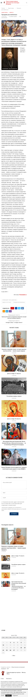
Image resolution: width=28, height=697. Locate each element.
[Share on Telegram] (7, 311)
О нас (2, 678)
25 (6, 650)
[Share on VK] (22, 308)
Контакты (8, 678)
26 (10, 650)
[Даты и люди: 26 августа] (14, 408)
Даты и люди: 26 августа (14, 419)
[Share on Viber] (10, 311)
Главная (3, 8)
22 (21, 647)
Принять (8, 695)
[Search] (26, 2)
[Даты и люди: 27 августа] (14, 363)
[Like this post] (12, 308)
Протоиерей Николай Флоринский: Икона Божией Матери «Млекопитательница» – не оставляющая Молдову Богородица (14, 443)
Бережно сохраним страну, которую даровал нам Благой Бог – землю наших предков (13, 548)
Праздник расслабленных (19, 302)
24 (3, 650)
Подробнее (15, 695)
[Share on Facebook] (16, 308)
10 (3, 645)
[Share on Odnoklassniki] (4, 311)
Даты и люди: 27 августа (14, 373)
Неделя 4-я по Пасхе (6, 302)
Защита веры (11, 8)
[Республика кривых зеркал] (14, 386)
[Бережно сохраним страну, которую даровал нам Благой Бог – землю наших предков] (14, 339)
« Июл (13, 655)
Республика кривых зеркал (14, 396)
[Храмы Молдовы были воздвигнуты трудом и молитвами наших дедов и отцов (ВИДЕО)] (14, 457)
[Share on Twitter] (19, 308)
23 (24, 647)
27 (14, 650)
